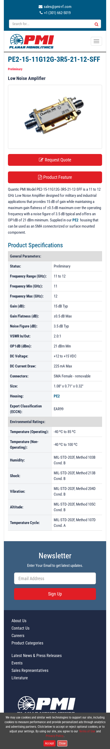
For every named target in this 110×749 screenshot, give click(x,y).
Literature (20, 677)
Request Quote (58, 159)
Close (62, 743)
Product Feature (57, 177)
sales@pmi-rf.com (57, 6)
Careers (18, 635)
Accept (49, 743)
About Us (19, 620)
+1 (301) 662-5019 (57, 13)
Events (17, 663)
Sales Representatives (30, 670)
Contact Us (20, 628)
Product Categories (27, 643)
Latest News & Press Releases (37, 655)
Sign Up (55, 594)
